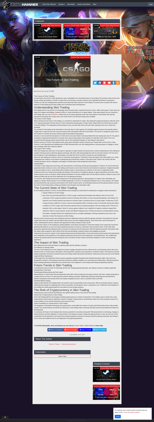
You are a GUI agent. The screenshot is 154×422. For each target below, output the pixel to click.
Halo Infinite (71, 4)
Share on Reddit (86, 330)
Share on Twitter (100, 330)
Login (151, 4)
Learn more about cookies (131, 412)
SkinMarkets (55, 114)
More (94, 4)
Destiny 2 (62, 4)
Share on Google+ (71, 330)
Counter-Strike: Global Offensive (84, 325)
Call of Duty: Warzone (49, 4)
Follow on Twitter (54, 344)
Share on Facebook (56, 330)
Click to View (62, 356)
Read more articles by (69, 344)
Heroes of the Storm (84, 4)
